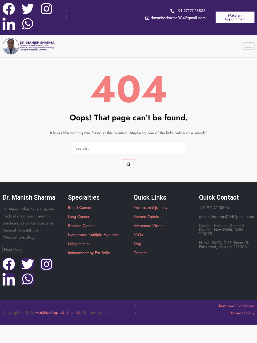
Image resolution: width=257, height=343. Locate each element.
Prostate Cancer (81, 225)
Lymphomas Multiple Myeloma (93, 235)
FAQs (138, 235)
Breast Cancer (79, 207)
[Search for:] (128, 148)
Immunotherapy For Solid (89, 253)
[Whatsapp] (27, 23)
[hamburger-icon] (248, 46)
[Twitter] (27, 9)
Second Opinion (147, 216)
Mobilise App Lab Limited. (57, 312)
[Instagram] (46, 9)
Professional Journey (150, 207)
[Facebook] (9, 9)
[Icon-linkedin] (9, 23)
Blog (137, 244)
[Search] (128, 164)
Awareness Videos (149, 225)
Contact (140, 253)
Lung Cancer (78, 216)
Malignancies (79, 244)
